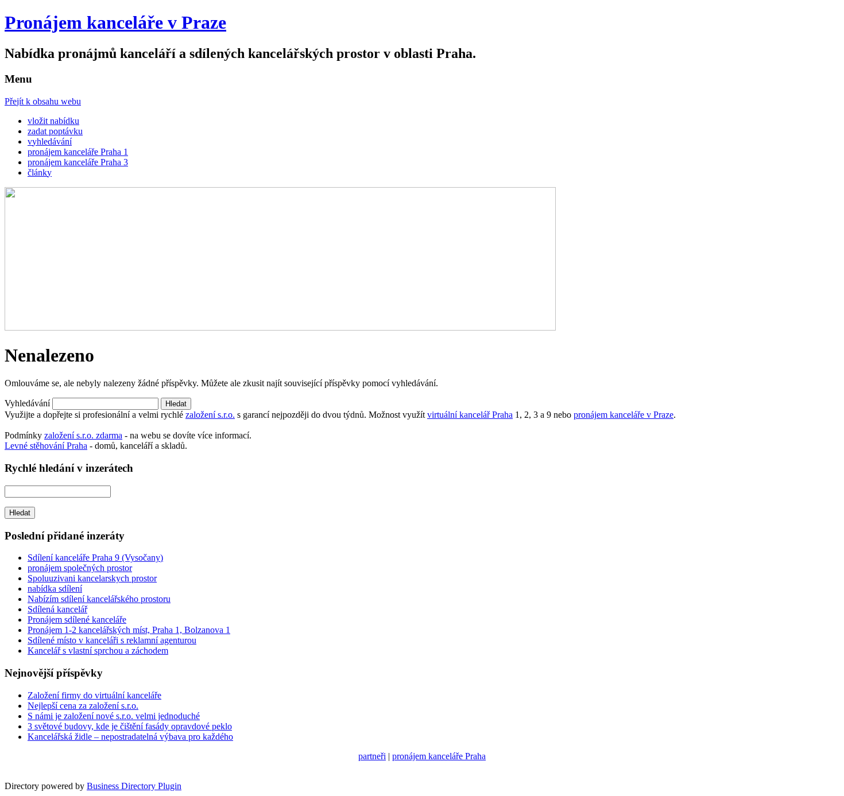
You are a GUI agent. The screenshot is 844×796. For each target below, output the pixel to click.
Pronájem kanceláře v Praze (115, 22)
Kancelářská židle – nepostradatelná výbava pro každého (130, 736)
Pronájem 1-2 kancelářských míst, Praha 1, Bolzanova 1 (129, 630)
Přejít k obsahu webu (43, 101)
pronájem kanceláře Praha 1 (78, 152)
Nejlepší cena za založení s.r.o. (83, 705)
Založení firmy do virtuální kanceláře (94, 695)
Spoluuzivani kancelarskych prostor (92, 578)
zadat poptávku (55, 131)
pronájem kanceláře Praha (439, 756)
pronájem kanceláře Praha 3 (78, 162)
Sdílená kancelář (57, 609)
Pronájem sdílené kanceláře (77, 619)
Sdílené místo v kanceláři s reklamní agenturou (112, 640)
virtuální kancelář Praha (470, 415)
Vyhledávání (27, 403)
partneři (372, 756)
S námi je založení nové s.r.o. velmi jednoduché (114, 716)
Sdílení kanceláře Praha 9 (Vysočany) (95, 557)
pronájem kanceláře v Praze (623, 415)
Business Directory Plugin (134, 786)
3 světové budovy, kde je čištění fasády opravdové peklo (130, 726)
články (40, 172)
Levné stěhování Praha (46, 446)
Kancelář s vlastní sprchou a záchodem (98, 650)
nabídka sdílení (55, 588)
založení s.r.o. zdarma (83, 435)
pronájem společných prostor (80, 568)
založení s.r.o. (210, 415)
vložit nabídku (53, 121)
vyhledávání (50, 141)
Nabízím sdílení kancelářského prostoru (99, 599)
